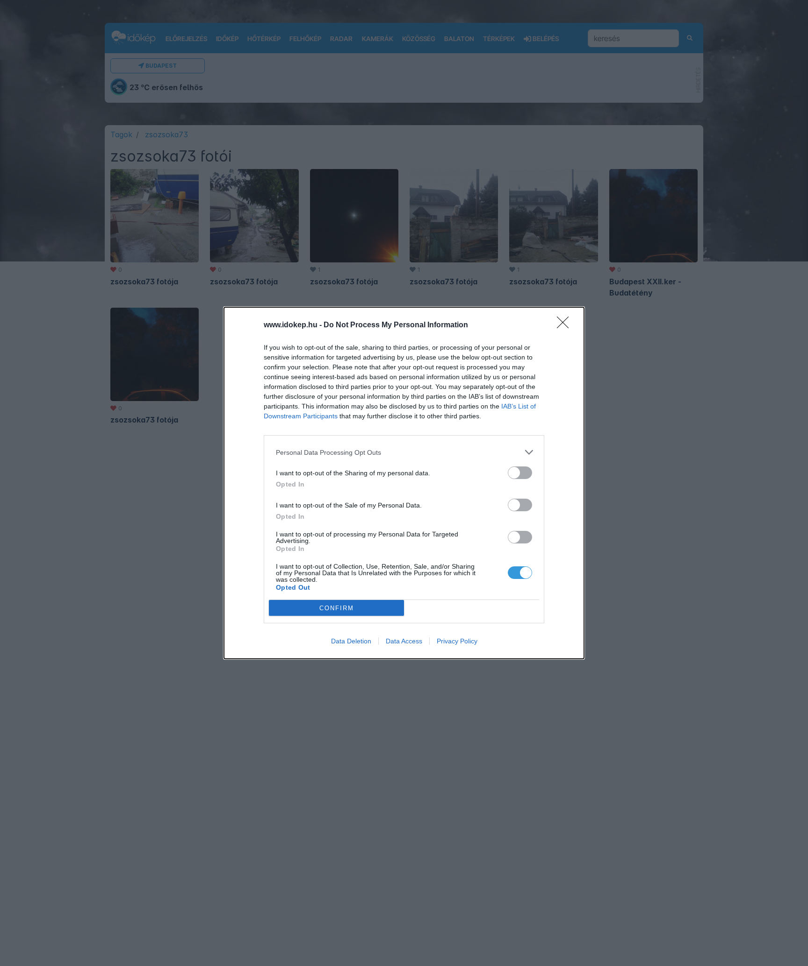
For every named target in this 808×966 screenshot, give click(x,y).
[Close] (566, 325)
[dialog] (404, 483)
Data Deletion (351, 641)
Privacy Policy (457, 641)
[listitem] (404, 452)
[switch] (520, 472)
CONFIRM (336, 608)
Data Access (404, 641)
